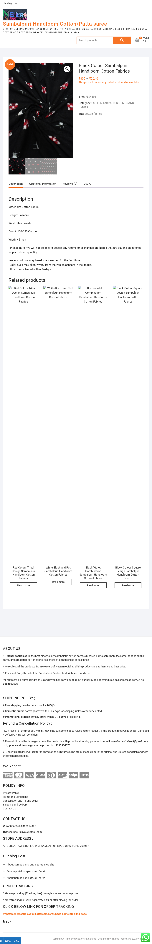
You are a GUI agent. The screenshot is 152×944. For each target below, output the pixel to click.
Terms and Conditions (15, 796)
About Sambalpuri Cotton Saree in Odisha (30, 864)
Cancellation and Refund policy (20, 800)
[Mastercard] (18, 775)
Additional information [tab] (42, 183)
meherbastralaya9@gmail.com (24, 831)
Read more (23, 585)
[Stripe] (73, 775)
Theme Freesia (120, 938)
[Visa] (29, 775)
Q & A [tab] (87, 183)
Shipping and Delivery (15, 804)
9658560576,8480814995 (20, 826)
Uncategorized (10, 3)
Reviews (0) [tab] (69, 183)
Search (122, 40)
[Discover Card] (62, 775)
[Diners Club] (51, 775)
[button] (67, 69)
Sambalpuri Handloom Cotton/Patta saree (55, 24)
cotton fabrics (93, 113)
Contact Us (9, 808)
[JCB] (84, 775)
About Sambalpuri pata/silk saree (26, 877)
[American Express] (7, 775)
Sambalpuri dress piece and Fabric (26, 871)
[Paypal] (40, 775)
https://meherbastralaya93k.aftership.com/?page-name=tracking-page (45, 913)
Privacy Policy (11, 792)
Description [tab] (16, 183)
